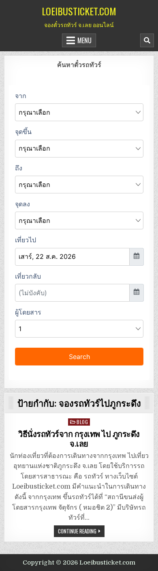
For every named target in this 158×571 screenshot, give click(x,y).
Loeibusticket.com (79, 11)
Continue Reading (77, 531)
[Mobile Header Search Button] (147, 40)
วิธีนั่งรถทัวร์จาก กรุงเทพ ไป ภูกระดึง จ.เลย (79, 439)
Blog (82, 421)
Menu (84, 40)
